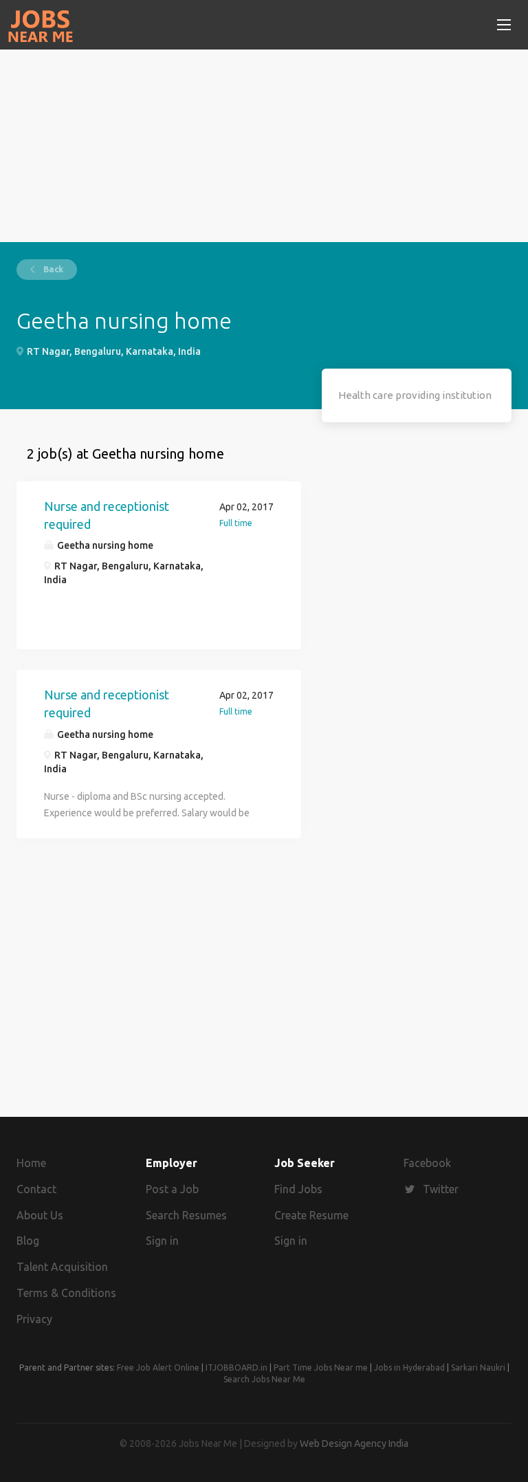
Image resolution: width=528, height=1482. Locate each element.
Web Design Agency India (354, 1443)
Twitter (441, 1189)
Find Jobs (298, 1189)
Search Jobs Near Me (264, 1379)
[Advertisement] (264, 146)
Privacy (34, 1319)
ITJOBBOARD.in (236, 1367)
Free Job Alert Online (158, 1367)
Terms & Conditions (66, 1293)
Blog (27, 1240)
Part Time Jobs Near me (321, 1367)
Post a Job (172, 1189)
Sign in (162, 1240)
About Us (39, 1215)
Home (31, 1163)
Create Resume (311, 1215)
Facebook (427, 1163)
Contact (36, 1189)
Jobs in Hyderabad (409, 1367)
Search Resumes (186, 1215)
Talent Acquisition (62, 1267)
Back (52, 269)
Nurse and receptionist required (106, 515)
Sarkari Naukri (478, 1367)
